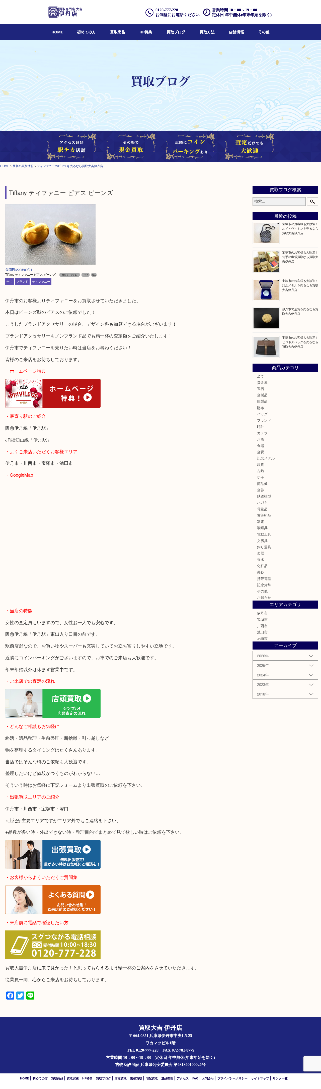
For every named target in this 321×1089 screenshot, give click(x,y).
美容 (260, 571)
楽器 (260, 553)
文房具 (262, 540)
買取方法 (207, 31)
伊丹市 (262, 612)
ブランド (22, 281)
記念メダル (266, 458)
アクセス (183, 1078)
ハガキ (262, 502)
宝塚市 (262, 619)
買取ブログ (176, 31)
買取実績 (73, 1078)
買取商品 (117, 31)
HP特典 (145, 31)
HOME (57, 31)
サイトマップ (260, 1078)
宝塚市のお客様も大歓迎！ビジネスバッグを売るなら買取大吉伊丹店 (300, 342)
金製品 (262, 394)
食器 (260, 445)
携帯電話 (264, 578)
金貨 (260, 451)
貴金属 (262, 382)
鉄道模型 (264, 496)
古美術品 (264, 515)
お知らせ (264, 597)
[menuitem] (57, 31)
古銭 (260, 470)
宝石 (260, 388)
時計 (260, 426)
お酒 (260, 439)
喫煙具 (262, 527)
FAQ (195, 1078)
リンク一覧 (280, 1078)
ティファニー (41, 281)
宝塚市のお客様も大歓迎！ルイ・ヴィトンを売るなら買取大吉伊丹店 (300, 228)
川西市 (262, 625)
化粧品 (262, 565)
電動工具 (264, 533)
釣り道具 (264, 546)
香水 (260, 559)
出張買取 (136, 1078)
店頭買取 (121, 1078)
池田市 (262, 631)
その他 (262, 590)
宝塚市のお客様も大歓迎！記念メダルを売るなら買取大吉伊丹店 (300, 285)
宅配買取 (152, 1078)
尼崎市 (262, 638)
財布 (260, 407)
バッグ (262, 413)
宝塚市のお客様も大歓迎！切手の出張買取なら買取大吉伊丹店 (300, 256)
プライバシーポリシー (232, 1078)
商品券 (262, 483)
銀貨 (260, 464)
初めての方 (86, 31)
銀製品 (262, 401)
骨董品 (262, 508)
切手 (260, 477)
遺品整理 (167, 1078)
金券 (260, 489)
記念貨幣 (264, 584)
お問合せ (208, 1078)
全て (10, 281)
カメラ (262, 432)
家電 (260, 521)
